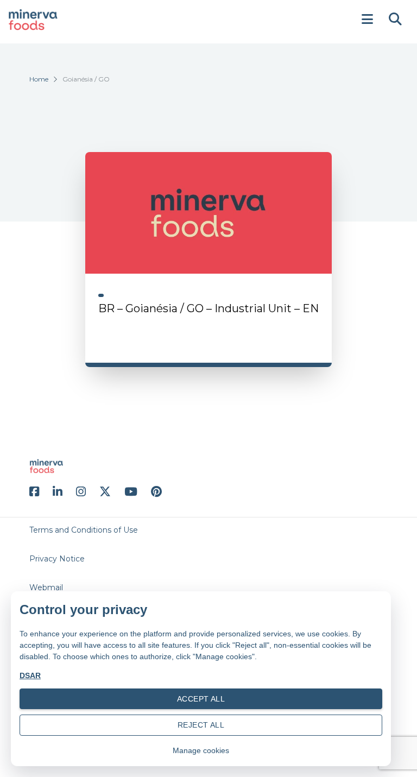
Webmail (46, 587)
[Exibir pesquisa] (395, 19)
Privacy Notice (57, 559)
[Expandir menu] (367, 19)
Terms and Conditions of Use (83, 530)
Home (38, 79)
